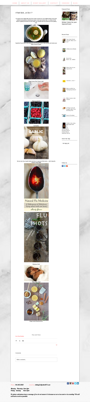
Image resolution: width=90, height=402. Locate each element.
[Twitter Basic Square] (65, 166)
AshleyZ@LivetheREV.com (42, 385)
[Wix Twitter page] (75, 383)
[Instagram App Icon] (70, 383)
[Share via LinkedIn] (23, 340)
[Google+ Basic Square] (67, 166)
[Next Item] (75, 16)
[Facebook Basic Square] (62, 166)
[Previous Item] (64, 16)
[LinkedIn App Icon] (78, 383)
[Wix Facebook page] (68, 383)
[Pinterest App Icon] (73, 383)
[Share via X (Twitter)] (19, 340)
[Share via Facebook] (16, 340)
